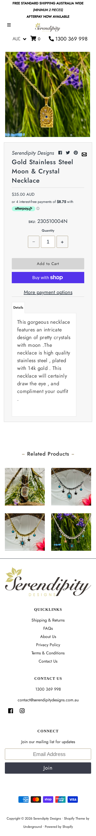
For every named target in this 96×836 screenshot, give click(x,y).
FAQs (48, 628)
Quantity (48, 230)
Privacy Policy (48, 645)
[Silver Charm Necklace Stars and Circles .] (71, 531)
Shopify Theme (74, 818)
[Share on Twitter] (68, 153)
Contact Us (48, 661)
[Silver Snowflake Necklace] (25, 485)
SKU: (32, 221)
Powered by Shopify (59, 826)
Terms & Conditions (48, 653)
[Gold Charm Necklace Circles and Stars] (25, 531)
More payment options (48, 292)
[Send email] (84, 153)
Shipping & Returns (48, 620)
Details (18, 307)
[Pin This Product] (76, 153)
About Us (48, 637)
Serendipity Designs (47, 818)
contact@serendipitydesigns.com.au (48, 700)
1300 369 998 (71, 39)
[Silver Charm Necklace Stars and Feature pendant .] (71, 485)
